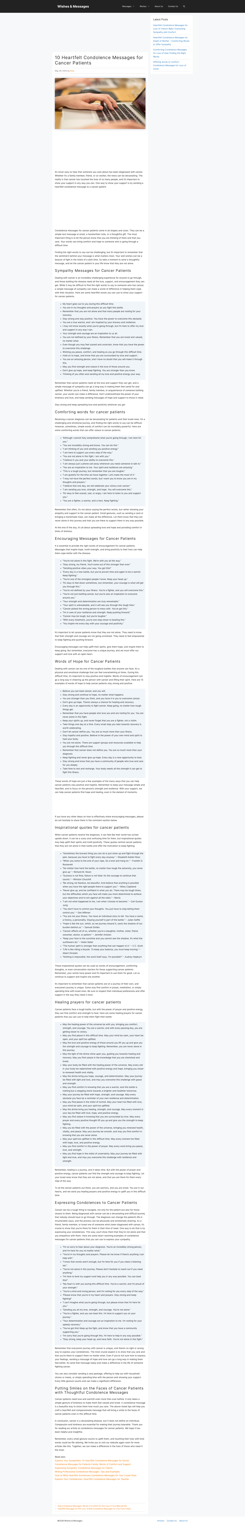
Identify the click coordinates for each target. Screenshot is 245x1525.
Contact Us (173, 6)
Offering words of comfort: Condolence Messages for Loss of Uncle (169, 65)
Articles (160, 1521)
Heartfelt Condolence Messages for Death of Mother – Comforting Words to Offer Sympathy (171, 41)
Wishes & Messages (73, 6)
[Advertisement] (100, 33)
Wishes (143, 6)
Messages (126, 6)
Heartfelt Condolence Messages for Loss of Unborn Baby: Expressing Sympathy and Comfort (170, 28)
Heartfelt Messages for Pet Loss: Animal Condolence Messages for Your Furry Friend (94, 1509)
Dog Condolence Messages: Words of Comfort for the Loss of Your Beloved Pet (92, 1506)
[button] (184, 6)
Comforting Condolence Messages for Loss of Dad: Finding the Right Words (170, 53)
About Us (159, 6)
